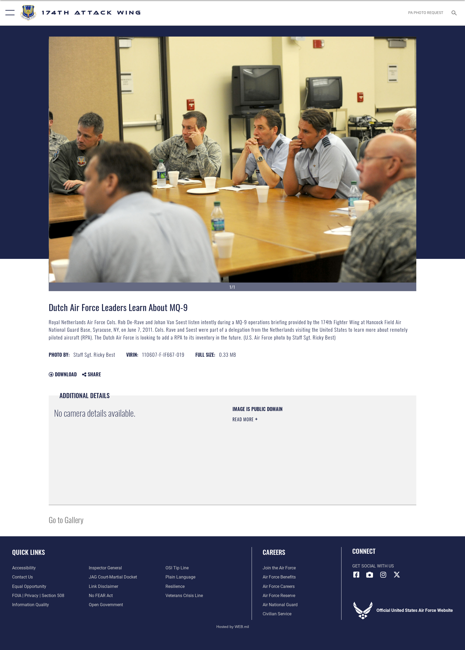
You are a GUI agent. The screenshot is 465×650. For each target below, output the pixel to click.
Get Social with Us (373, 566)
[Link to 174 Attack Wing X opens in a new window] (397, 575)
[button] (8, 13)
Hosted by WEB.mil (232, 626)
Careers (274, 552)
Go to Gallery (66, 519)
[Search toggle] (455, 12)
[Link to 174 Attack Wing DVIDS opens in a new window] (370, 575)
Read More (243, 419)
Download (65, 374)
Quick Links (28, 552)
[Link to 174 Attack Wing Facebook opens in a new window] (356, 575)
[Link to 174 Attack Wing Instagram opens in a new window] (383, 575)
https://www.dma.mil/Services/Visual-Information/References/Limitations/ (295, 453)
